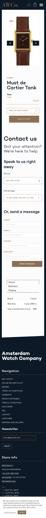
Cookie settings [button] (10, 512)
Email (7, 231)
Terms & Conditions (11, 403)
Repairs (5, 387)
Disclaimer (7, 407)
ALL (24, 508)
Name (7, 220)
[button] (29, 5)
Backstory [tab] (13, 286)
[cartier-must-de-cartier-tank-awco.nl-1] (23, 41)
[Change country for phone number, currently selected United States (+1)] (6, 245)
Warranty (7, 395)
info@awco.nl (9, 481)
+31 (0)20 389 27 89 (10, 473)
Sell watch (7, 379)
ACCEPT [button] (22, 512)
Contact (6, 415)
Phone (8, 241)
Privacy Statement (11, 399)
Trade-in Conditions (12, 391)
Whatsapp (7, 477)
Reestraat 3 (7, 465)
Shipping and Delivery (12, 422)
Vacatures (7, 418)
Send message (27, 264)
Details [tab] (11, 282)
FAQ (3, 411)
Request (9, 252)
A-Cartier (10, 78)
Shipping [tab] (12, 290)
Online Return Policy (12, 383)
